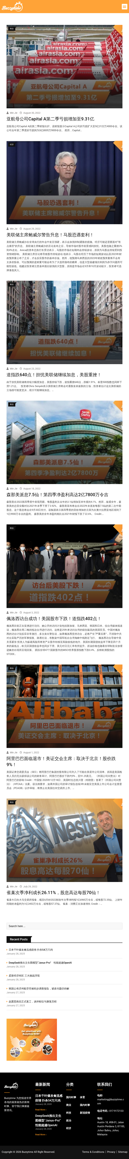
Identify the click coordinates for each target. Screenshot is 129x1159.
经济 (68, 1128)
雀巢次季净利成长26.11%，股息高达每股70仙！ (53, 892)
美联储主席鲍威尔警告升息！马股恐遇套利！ (50, 234)
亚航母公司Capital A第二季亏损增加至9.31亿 (50, 118)
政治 (68, 1120)
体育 (82, 1097)
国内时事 (71, 1097)
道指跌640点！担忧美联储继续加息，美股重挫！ (54, 374)
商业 (68, 1105)
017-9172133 (116, 1110)
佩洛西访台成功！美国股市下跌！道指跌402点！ (54, 618)
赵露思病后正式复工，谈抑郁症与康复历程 (33, 1001)
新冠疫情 (85, 1112)
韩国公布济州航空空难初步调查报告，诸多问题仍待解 (39, 988)
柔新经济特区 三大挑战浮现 (24, 975)
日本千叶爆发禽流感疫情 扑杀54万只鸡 (31, 949)
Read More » (41, 1110)
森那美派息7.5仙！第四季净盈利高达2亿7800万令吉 (57, 494)
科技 (68, 1112)
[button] (124, 6)
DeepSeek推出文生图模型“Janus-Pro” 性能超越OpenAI (40, 962)
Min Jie (13, 113)
